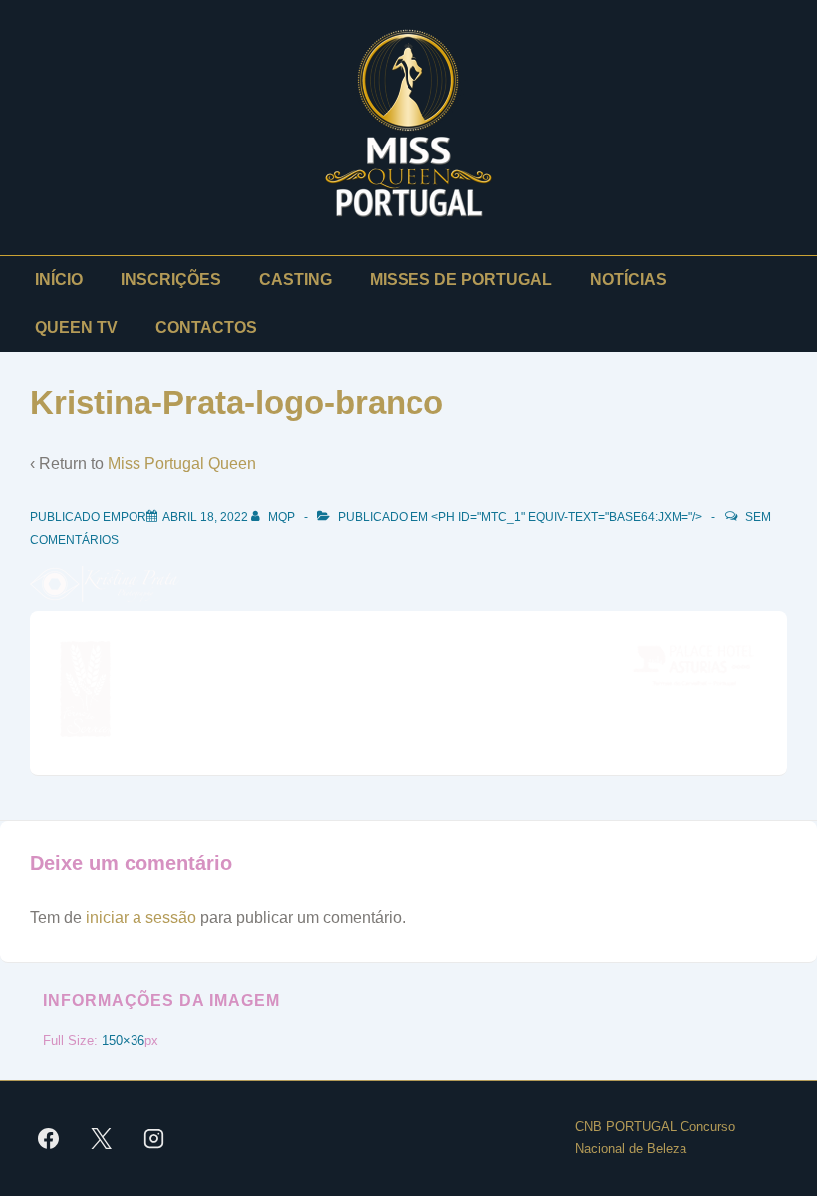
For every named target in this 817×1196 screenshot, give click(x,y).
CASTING (295, 279)
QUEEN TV (76, 327)
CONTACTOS (206, 327)
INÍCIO (59, 279)
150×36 (123, 1040)
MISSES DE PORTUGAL (461, 279)
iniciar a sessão (141, 917)
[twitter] (102, 1138)
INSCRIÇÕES (171, 279)
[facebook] (49, 1138)
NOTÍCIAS (628, 279)
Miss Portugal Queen (182, 463)
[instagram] (154, 1138)
